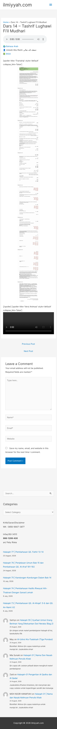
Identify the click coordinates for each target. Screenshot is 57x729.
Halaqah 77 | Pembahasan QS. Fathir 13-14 (23, 552)
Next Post (28, 351)
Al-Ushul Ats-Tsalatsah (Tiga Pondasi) (35, 639)
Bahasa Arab (12, 46)
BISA (8, 54)
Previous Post (28, 344)
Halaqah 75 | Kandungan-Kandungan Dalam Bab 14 (27, 577)
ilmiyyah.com (17, 5)
